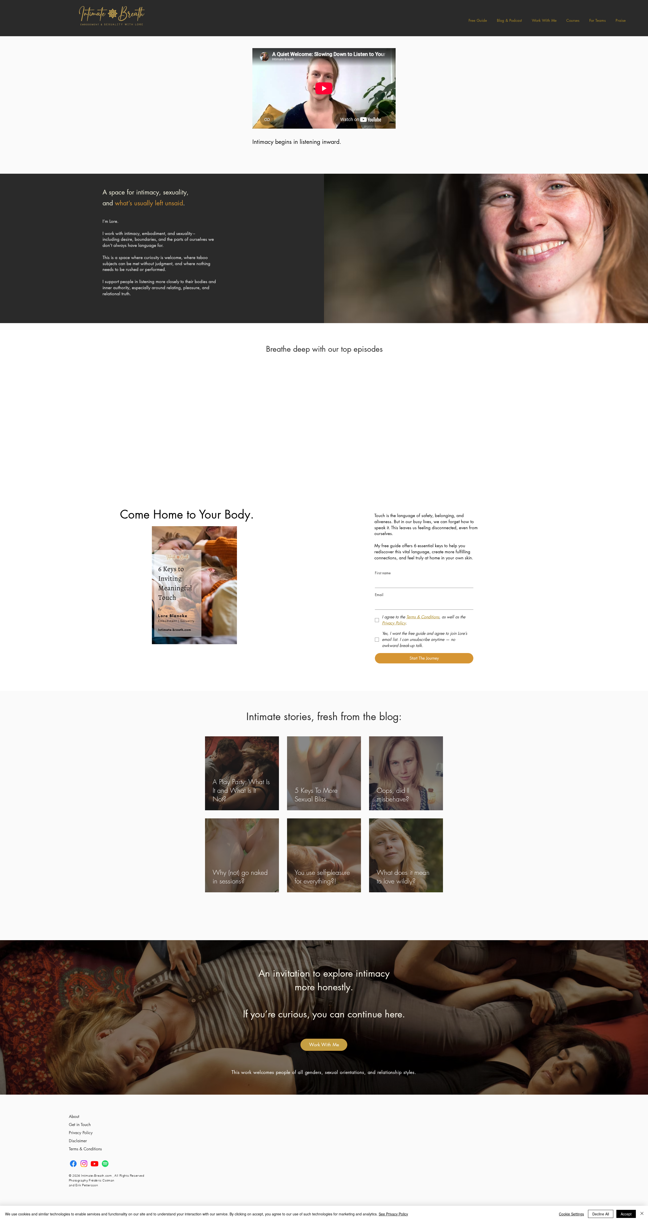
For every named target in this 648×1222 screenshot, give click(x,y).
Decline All (600, 1213)
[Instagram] (83, 1163)
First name (383, 572)
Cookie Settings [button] (571, 1213)
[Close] (642, 1214)
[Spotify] (105, 1163)
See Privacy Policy (393, 1213)
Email (379, 594)
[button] (509, 20)
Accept (626, 1213)
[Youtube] (94, 1163)
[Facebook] (73, 1163)
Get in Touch (80, 1124)
